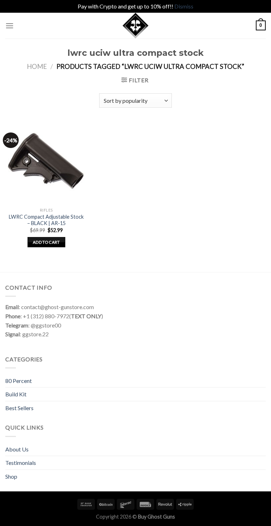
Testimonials (20, 462)
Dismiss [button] (183, 6)
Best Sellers (19, 407)
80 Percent (18, 380)
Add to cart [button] (46, 242)
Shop (11, 476)
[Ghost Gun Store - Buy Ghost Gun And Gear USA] (135, 26)
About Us (17, 449)
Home (37, 66)
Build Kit (15, 394)
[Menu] (9, 25)
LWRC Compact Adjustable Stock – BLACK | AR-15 (46, 220)
